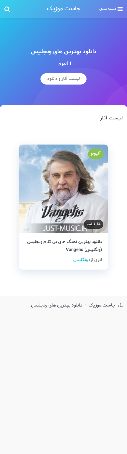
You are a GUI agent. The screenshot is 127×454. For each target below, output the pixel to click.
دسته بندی (107, 9)
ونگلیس (80, 260)
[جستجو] (22, 9)
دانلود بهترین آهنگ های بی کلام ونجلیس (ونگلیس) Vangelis (64, 246)
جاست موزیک (63, 9)
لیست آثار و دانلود (63, 79)
